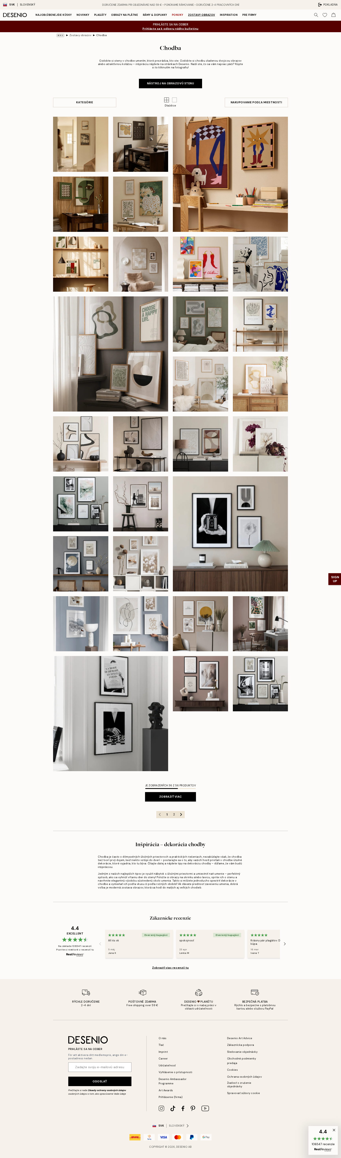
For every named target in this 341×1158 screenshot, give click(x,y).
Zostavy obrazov (201, 15)
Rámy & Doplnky (155, 15)
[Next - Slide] (285, 944)
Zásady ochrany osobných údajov (107, 1090)
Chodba (101, 35)
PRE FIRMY (249, 15)
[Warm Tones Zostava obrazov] (140, 563)
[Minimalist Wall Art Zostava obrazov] (140, 444)
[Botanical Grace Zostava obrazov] (140, 204)
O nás (163, 1038)
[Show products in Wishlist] (324, 15)
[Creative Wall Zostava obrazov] (80, 504)
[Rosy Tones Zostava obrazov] (200, 683)
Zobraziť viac (170, 796)
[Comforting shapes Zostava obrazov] (140, 264)
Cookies (232, 1070)
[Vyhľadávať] (316, 15)
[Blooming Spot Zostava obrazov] (260, 444)
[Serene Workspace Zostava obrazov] (80, 264)
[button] (174, 100)
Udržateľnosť (167, 1065)
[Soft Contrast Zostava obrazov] (110, 713)
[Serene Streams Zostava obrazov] (80, 144)
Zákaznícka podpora (240, 1045)
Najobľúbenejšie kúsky (54, 15)
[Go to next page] (181, 814)
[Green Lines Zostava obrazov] (200, 324)
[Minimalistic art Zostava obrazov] (260, 324)
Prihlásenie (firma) (171, 1097)
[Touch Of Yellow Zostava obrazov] (200, 623)
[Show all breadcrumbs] (60, 35)
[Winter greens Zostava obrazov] (110, 354)
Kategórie (84, 102)
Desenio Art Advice (239, 1038)
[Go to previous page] (159, 814)
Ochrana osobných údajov (244, 1076)
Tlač (161, 1045)
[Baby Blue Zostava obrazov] (140, 623)
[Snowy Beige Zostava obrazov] (80, 623)
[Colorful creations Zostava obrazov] (200, 264)
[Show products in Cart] (333, 15)
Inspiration (229, 15)
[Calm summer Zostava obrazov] (260, 384)
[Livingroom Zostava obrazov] (200, 384)
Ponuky (177, 15)
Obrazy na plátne (124, 15)
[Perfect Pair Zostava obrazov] (80, 444)
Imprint (163, 1052)
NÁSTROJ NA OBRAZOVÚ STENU (170, 83)
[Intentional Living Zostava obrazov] (140, 144)
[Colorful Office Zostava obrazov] (260, 623)
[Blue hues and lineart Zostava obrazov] (260, 264)
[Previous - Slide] (100, 944)
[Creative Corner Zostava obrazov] (230, 174)
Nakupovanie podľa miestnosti (256, 102)
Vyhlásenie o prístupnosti (175, 1072)
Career (163, 1058)
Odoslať (100, 1081)
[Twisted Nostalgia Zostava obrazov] (80, 204)
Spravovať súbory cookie (243, 1093)
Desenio (182, 1147)
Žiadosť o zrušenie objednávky (239, 1084)
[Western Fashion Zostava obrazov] (140, 504)
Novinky (83, 15)
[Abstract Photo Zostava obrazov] (230, 533)
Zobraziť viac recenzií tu (170, 967)
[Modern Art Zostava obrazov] (200, 444)
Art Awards (166, 1090)
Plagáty (100, 15)
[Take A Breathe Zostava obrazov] (80, 563)
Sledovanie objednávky (242, 1052)
